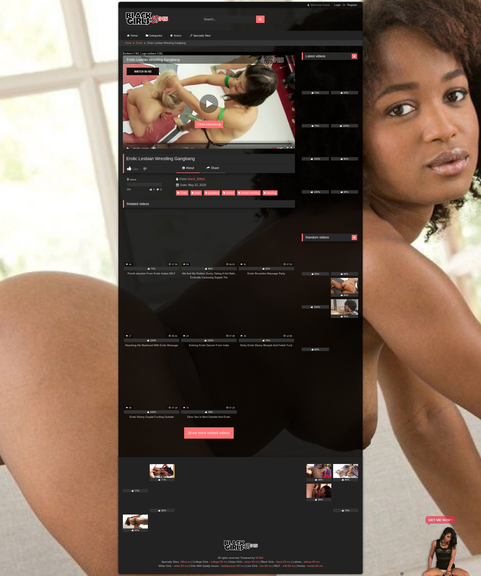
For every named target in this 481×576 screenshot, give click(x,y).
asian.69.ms (251, 561)
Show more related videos (209, 433)
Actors (177, 35)
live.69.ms (266, 565)
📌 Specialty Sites (200, 35)
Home (134, 35)
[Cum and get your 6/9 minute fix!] (146, 19)
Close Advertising (209, 124)
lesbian (230, 192)
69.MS (259, 557)
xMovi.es (185, 561)
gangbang (213, 192)
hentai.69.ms (315, 565)
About (189, 168)
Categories (155, 35)
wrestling (271, 192)
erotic (198, 192)
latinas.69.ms (312, 561)
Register (352, 4)
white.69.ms (181, 565)
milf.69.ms (289, 565)
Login (337, 4)
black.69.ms (283, 561)
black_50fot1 (196, 179)
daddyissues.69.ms (232, 565)
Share (214, 168)
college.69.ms (219, 561)
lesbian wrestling (250, 192)
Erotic (139, 43)
